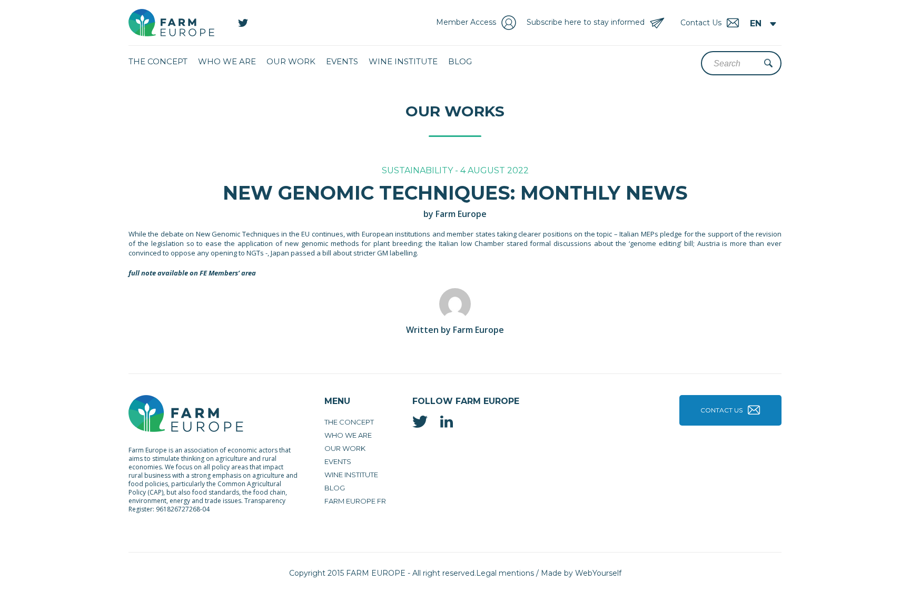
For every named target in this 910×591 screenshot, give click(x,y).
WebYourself (598, 573)
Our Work (290, 61)
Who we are (227, 61)
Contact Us (721, 410)
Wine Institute (403, 61)
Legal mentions (505, 573)
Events (342, 61)
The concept (157, 61)
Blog (460, 61)
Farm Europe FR (355, 501)
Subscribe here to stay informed (586, 22)
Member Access (466, 22)
